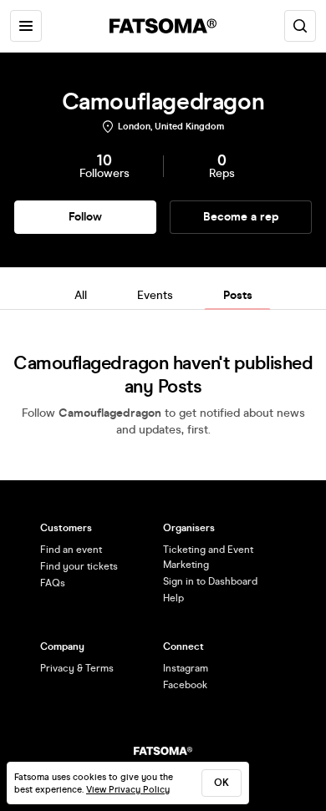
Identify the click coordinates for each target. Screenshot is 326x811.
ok (221, 782)
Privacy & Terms (77, 668)
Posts (237, 295)
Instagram (185, 668)
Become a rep (241, 217)
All (80, 295)
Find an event (71, 549)
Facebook (185, 685)
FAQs (52, 583)
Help (173, 598)
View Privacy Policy (128, 789)
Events (155, 295)
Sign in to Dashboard (210, 581)
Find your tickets (79, 566)
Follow (85, 217)
